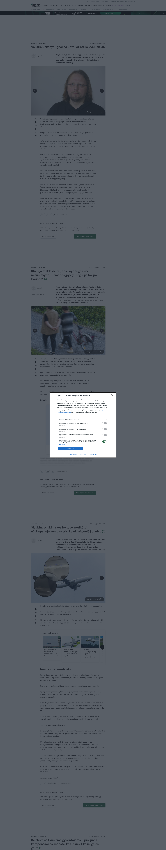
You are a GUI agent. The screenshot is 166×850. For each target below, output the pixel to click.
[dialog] (83, 425)
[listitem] (83, 419)
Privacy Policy (93, 454)
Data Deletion (73, 454)
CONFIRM (70, 448)
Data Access (83, 454)
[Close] (113, 396)
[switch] (104, 423)
